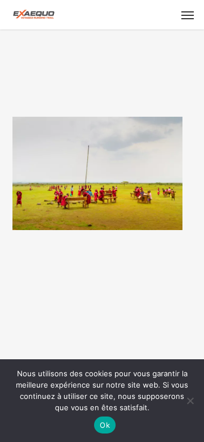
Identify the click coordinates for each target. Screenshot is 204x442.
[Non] (190, 400)
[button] (187, 14)
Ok (105, 425)
